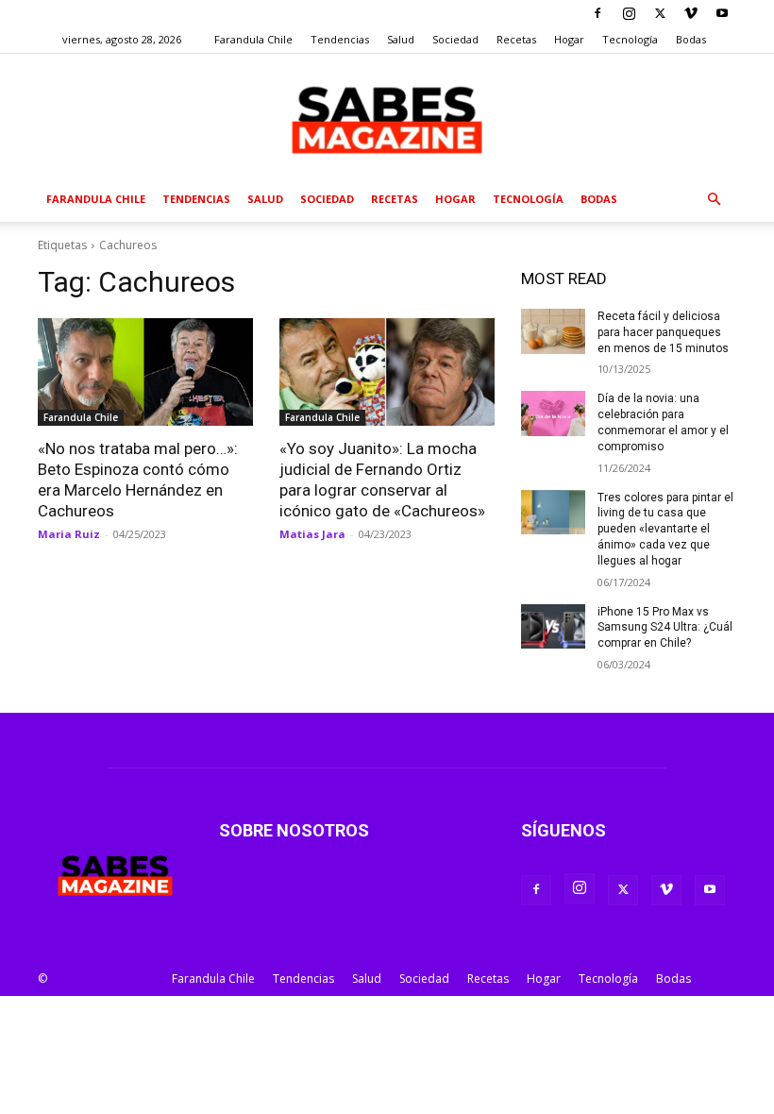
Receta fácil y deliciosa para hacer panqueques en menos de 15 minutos (663, 332)
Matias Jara (312, 534)
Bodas (691, 39)
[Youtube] (722, 13)
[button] (713, 200)
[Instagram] (628, 13)
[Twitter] (660, 13)
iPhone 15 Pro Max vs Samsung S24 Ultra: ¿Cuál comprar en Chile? (664, 627)
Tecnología (630, 39)
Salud (400, 39)
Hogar (569, 39)
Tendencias (340, 39)
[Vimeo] (691, 13)
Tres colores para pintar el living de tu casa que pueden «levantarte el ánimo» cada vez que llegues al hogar (665, 529)
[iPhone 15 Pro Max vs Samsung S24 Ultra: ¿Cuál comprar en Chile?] (553, 627)
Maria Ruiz (69, 534)
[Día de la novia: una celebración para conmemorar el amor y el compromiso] (553, 413)
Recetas (516, 39)
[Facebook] (597, 13)
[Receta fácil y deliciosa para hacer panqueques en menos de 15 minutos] (553, 331)
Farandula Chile (253, 39)
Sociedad (455, 39)
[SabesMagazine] (387, 116)
